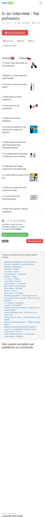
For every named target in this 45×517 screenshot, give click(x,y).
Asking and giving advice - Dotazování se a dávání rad (20, 313)
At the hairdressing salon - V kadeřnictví (19, 334)
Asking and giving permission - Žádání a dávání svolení (22, 323)
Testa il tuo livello (10, 46)
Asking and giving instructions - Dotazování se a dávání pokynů (22, 308)
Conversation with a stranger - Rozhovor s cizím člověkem (22, 299)
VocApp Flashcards (9, 513)
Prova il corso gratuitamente (16, 234)
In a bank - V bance (11, 271)
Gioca (32, 41)
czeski (5, 241)
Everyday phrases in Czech (13, 226)
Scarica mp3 (8, 41)
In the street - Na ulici (12, 281)
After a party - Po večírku (13, 293)
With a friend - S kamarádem (15, 286)
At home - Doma (10, 291)
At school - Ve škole (11, 269)
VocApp (37, 22)
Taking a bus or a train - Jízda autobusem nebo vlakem (22, 318)
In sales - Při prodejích (12, 305)
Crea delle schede (35, 241)
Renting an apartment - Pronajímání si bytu (20, 295)
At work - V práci (10, 276)
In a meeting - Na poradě (13, 303)
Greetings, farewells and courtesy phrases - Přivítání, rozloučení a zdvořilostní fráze (20, 263)
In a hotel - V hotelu (11, 279)
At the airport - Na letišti (13, 288)
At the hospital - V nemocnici (15, 283)
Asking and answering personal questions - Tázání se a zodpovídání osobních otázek (20, 328)
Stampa (21, 41)
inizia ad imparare (16, 32)
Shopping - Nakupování (13, 267)
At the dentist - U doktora (13, 336)
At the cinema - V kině (12, 331)
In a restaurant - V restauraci (15, 274)
